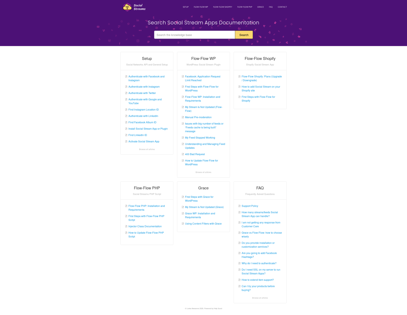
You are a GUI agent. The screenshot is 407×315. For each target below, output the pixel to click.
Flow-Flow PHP (244, 7)
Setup (186, 7)
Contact (282, 7)
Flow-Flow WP (201, 7)
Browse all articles (147, 149)
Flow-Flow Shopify (222, 7)
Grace (260, 7)
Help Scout (218, 308)
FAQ (271, 7)
